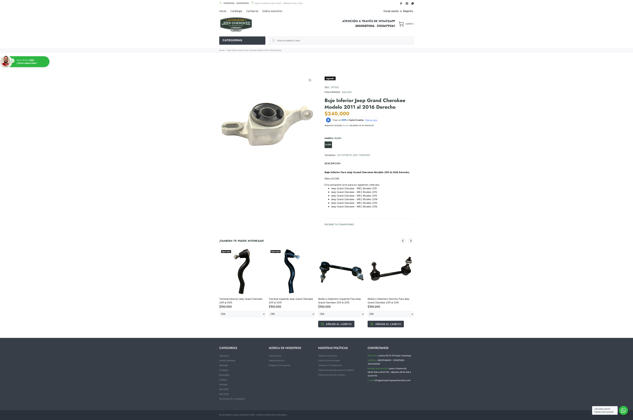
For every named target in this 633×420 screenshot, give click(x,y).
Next (410, 241)
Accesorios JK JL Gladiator (232, 399)
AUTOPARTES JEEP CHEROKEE (353, 155)
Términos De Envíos (327, 356)
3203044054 (374, 364)
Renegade (224, 375)
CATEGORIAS (232, 40)
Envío (345, 125)
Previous (403, 241)
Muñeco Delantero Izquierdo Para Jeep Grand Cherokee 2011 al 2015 (339, 301)
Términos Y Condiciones (330, 365)
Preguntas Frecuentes (279, 365)
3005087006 (242, 3)
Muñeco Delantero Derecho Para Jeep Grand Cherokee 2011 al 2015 (388, 301)
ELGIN (328, 145)
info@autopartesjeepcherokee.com (392, 380)
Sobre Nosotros (276, 361)
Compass (223, 370)
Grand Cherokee (227, 361)
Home (222, 50)
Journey (223, 380)
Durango (223, 385)
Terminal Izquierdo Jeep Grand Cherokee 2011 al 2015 (291, 301)
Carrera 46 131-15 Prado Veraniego (394, 356)
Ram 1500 (224, 389)
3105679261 (228, 3)
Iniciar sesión (391, 11)
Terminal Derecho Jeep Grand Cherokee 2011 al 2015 (240, 301)
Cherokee (224, 356)
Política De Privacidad (329, 361)
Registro (408, 11)
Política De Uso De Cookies (331, 375)
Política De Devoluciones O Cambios (336, 370)
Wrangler (223, 365)
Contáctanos (275, 356)
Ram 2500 (224, 394)
